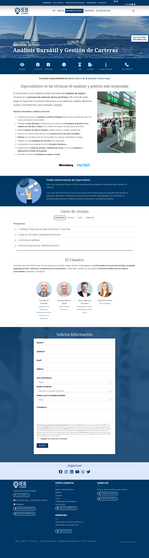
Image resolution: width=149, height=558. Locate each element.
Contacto (102, 3)
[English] (114, 1)
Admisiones (47, 3)
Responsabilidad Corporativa (69, 541)
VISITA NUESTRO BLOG (108, 498)
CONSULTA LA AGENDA (108, 493)
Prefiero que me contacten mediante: (51, 396)
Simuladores (92, 3)
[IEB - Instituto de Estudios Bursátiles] (21, 11)
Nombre (40, 343)
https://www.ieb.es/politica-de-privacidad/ (77, 434)
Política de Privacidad (58, 439)
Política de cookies (88, 541)
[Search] (134, 11)
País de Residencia (44, 378)
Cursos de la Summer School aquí (92, 78)
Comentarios (42, 407)
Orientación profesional (75, 3)
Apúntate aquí (64, 531)
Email (39, 360)
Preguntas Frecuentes (25, 508)
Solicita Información (67, 508)
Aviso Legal (34, 541)
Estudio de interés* (44, 387)
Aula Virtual (58, 3)
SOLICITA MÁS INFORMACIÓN (139, 38)
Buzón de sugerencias (25, 513)
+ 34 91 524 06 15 (22, 495)
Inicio (17, 541)
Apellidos (41, 352)
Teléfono (40, 369)
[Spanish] (117, 1)
